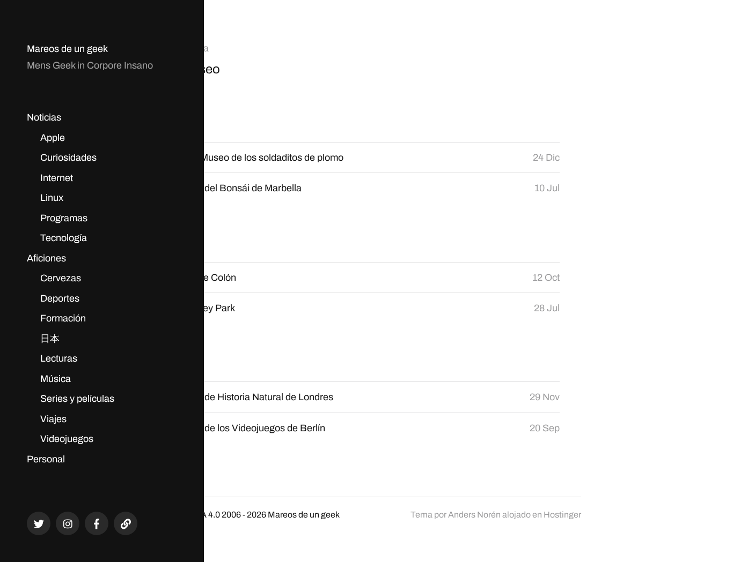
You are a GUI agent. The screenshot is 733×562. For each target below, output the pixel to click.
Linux (51, 197)
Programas (63, 218)
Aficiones (46, 258)
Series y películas (77, 398)
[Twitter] (38, 523)
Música (55, 378)
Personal (46, 459)
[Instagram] (67, 523)
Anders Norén (474, 514)
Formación (63, 318)
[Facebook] (96, 523)
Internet (56, 178)
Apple (52, 137)
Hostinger (562, 514)
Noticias (44, 117)
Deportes (59, 298)
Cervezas (60, 278)
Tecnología (63, 238)
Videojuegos (66, 438)
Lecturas (58, 358)
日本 (50, 338)
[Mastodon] (125, 523)
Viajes (53, 419)
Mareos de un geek (67, 48)
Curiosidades (68, 157)
